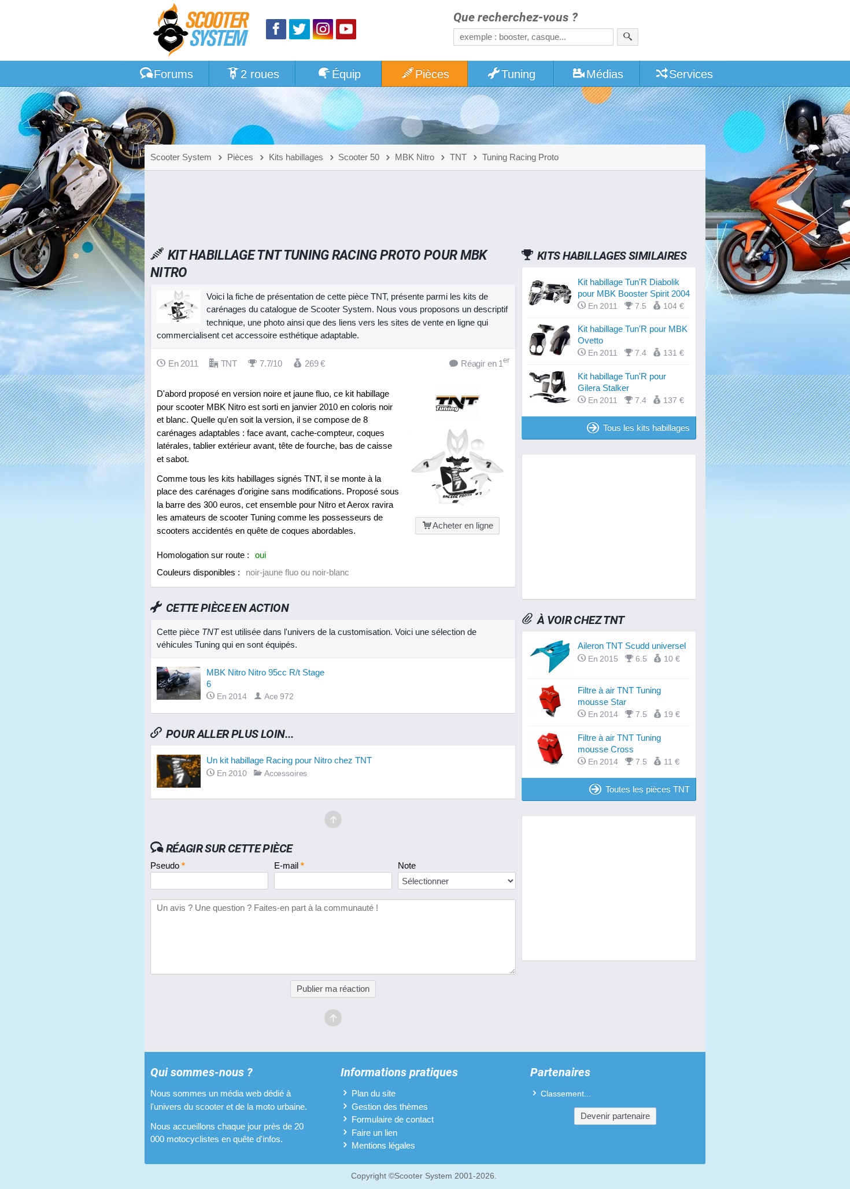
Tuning (518, 74)
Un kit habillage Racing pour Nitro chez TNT (289, 760)
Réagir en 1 (485, 362)
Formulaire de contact (393, 1119)
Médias (604, 74)
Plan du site (374, 1093)
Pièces (432, 74)
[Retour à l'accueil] (204, 31)
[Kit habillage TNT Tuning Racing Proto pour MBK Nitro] (457, 503)
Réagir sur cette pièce (229, 848)
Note (407, 865)
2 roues (260, 74)
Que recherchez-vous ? (515, 17)
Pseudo (167, 865)
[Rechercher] (627, 37)
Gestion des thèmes (390, 1107)
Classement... (566, 1094)
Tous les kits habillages (646, 428)
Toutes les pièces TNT (647, 789)
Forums (173, 74)
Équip (346, 74)
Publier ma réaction (333, 989)
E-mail (289, 865)
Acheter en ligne (463, 525)
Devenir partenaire (615, 1116)
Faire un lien (374, 1133)
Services (691, 74)
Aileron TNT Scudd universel (632, 646)
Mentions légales (383, 1145)
